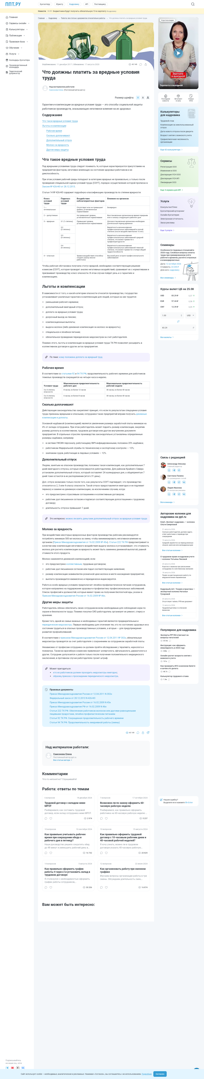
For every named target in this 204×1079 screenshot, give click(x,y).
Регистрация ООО (168, 167)
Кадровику (74, 4)
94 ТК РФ (81, 373)
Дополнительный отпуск (59, 140)
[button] (178, 53)
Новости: (42, 11)
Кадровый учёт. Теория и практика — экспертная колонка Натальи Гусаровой (177, 591)
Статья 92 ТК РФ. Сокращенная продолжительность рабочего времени (87, 718)
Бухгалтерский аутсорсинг (172, 211)
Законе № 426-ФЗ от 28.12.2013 (58, 186)
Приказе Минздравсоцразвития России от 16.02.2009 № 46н (73, 595)
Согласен (160, 1074)
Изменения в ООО (168, 171)
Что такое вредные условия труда (60, 121)
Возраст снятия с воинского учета (176, 135)
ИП (86, 4)
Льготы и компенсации (54, 125)
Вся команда (166, 502)
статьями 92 (68, 373)
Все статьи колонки (171, 550)
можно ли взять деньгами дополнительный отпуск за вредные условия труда (106, 518)
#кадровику (111, 11)
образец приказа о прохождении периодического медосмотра (85, 676)
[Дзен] (17, 1068)
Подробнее (147, 1074)
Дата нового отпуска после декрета (176, 131)
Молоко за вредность (57, 145)
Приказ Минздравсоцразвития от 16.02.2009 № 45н (80, 542)
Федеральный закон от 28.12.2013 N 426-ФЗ (72, 698)
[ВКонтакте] (23, 1068)
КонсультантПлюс (168, 207)
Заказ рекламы (167, 223)
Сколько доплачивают (58, 135)
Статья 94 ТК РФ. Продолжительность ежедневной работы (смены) (85, 722)
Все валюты (166, 337)
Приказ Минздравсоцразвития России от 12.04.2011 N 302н (81, 694)
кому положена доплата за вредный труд (80, 357)
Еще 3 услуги (166, 230)
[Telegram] (7, 1068)
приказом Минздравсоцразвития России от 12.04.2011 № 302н (93, 637)
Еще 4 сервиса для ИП (170, 190)
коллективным (74, 564)
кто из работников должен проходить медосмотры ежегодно (85, 672)
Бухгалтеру (45, 4)
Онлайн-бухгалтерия (169, 215)
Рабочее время (54, 130)
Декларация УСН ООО (170, 174)
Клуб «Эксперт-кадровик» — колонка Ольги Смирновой (177, 523)
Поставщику (100, 4)
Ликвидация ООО (168, 182)
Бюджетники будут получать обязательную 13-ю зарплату (80, 11)
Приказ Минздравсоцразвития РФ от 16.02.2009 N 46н (78, 706)
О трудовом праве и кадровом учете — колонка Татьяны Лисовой (177, 557)
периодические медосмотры (57, 624)
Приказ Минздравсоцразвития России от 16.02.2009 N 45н (80, 702)
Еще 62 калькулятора (170, 150)
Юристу (59, 4)
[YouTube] (12, 1068)
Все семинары (167, 278)
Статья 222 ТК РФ (118, 542)
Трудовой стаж (167, 121)
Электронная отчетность (171, 219)
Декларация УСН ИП (169, 178)
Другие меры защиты (57, 149)
